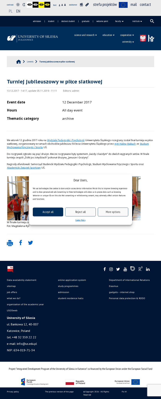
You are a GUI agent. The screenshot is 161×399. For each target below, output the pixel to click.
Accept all (48, 212)
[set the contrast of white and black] (35, 5)
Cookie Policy (80, 219)
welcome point (102, 21)
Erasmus (113, 286)
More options (113, 212)
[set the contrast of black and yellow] (41, 5)
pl (11, 11)
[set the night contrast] (24, 5)
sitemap (11, 286)
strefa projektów (105, 4)
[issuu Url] (132, 269)
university (127, 41)
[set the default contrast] (18, 5)
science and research (84, 35)
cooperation (126, 35)
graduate (85, 21)
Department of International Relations (129, 279)
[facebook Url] (104, 269)
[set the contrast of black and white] (30, 5)
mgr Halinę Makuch (125, 143)
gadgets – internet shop (121, 292)
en (18, 11)
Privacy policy (13, 391)
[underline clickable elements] (87, 5)
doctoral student (68, 21)
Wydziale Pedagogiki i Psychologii (65, 140)
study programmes (68, 286)
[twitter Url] (118, 269)
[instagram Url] (111, 269)
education (107, 35)
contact (145, 4)
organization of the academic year (25, 304)
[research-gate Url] (140, 269)
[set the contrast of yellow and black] (47, 5)
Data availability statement (21, 279)
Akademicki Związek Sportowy (24, 167)
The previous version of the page (59, 391)
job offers (12, 292)
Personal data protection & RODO (127, 298)
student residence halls (70, 298)
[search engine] (152, 21)
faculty (118, 21)
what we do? (13, 298)
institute (136, 21)
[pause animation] (81, 5)
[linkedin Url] (147, 269)
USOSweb (12, 310)
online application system (72, 279)
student (51, 21)
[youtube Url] (125, 269)
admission (37, 21)
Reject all (80, 212)
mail (134, 4)
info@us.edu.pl (27, 344)
